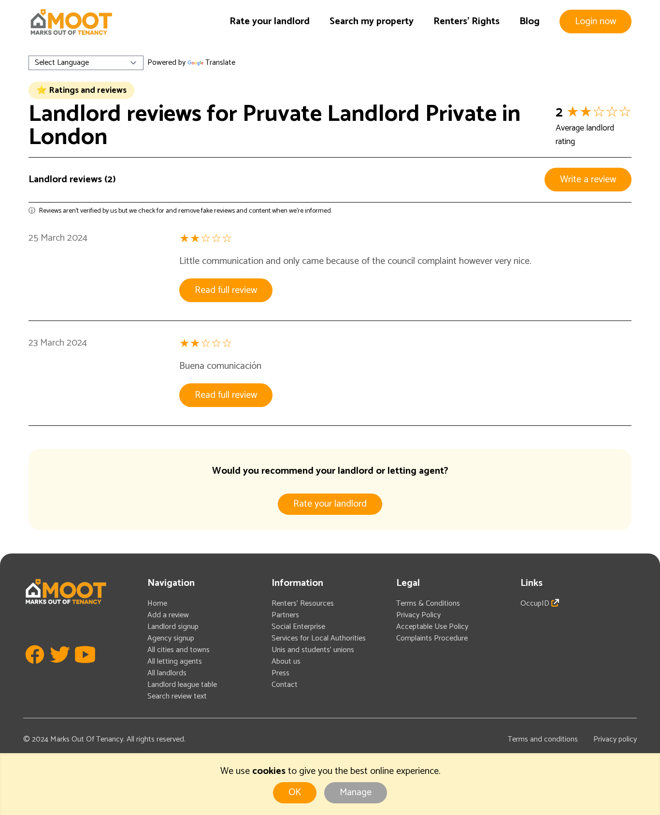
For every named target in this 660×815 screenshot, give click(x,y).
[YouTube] (85, 669)
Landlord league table (182, 684)
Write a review (588, 180)
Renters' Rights (466, 21)
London (68, 137)
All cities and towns (178, 649)
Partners (285, 615)
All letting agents (174, 661)
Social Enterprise (298, 626)
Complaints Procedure (432, 638)
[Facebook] (34, 669)
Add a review (168, 615)
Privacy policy (615, 739)
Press (280, 673)
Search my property (372, 21)
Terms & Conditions (428, 603)
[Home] (71, 22)
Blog (529, 21)
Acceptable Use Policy (432, 626)
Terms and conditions (543, 739)
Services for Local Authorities (319, 638)
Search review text (177, 696)
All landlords (167, 673)
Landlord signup (173, 626)
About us (286, 661)
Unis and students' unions (313, 649)
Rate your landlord (270, 21)
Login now (595, 21)
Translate (220, 62)
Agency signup (170, 638)
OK (294, 792)
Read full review (226, 290)
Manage (356, 792)
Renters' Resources (303, 603)
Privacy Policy (418, 615)
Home (157, 603)
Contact (285, 684)
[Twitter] (60, 669)
